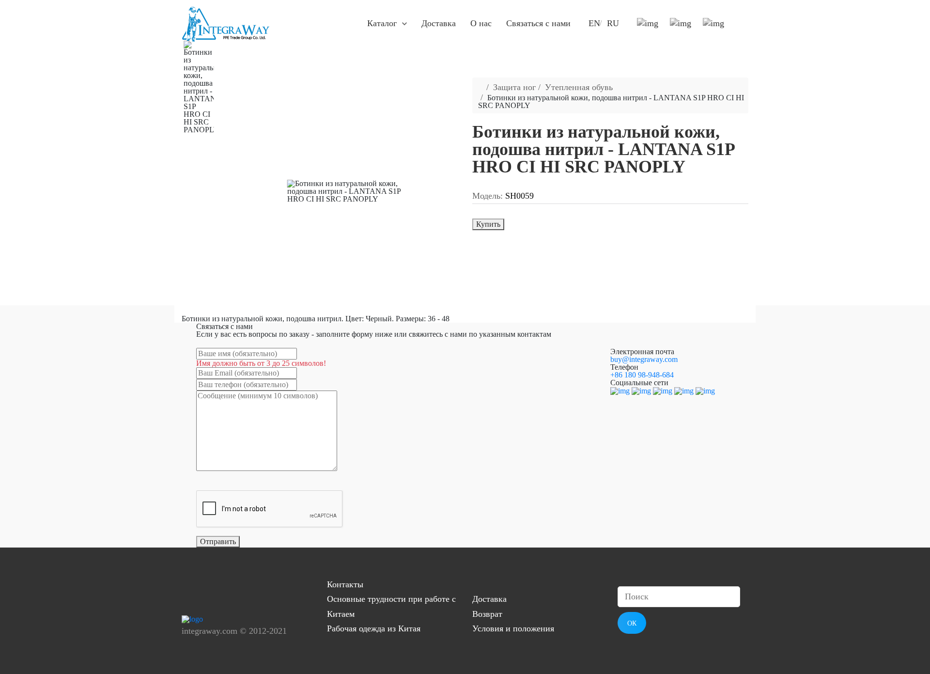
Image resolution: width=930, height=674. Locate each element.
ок (631, 623)
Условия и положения (513, 628)
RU (613, 23)
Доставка (438, 23)
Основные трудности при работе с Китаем (391, 606)
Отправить (218, 541)
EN (594, 23)
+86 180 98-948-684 (642, 375)
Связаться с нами (538, 23)
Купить (488, 224)
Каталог (382, 23)
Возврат (487, 614)
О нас (481, 23)
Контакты (345, 584)
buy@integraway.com (644, 359)
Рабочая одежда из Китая (373, 628)
